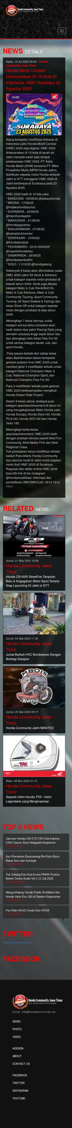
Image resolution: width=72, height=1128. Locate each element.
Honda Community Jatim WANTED (30, 728)
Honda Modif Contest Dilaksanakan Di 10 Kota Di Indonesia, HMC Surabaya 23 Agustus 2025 (33, 79)
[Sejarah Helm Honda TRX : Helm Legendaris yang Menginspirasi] (34, 756)
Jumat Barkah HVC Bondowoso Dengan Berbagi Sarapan (33, 656)
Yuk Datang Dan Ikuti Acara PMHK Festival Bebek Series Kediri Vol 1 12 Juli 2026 (33, 878)
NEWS (16, 1021)
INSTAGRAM (20, 1090)
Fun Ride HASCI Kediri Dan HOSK (28, 912)
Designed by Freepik (25, 1104)
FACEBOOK (19, 1075)
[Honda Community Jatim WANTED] (34, 687)
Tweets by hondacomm (17, 942)
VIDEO (16, 1037)
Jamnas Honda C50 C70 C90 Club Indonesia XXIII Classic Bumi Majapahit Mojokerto (34, 842)
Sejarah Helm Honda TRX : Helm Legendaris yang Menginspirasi (28, 799)
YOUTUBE (18, 1098)
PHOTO (17, 1029)
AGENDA (17, 1048)
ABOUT (17, 1056)
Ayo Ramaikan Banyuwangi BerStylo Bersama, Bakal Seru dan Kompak (35, 860)
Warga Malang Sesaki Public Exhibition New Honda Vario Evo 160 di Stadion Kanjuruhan (33, 896)
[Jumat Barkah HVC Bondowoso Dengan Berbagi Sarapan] (34, 613)
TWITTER (18, 1083)
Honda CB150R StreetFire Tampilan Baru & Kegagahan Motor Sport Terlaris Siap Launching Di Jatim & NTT (32, 581)
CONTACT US (21, 1064)
